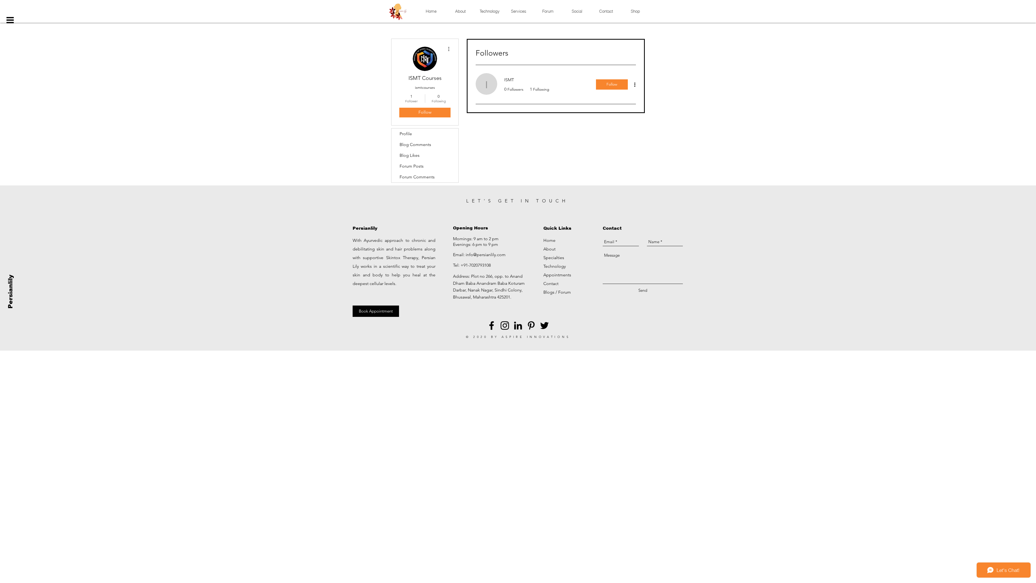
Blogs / (550, 292)
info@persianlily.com (486, 254)
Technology (554, 266)
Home (549, 240)
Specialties (553, 257)
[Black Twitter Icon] (544, 325)
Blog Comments (415, 144)
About (549, 249)
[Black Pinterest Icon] (531, 325)
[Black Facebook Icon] (491, 325)
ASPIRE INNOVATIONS (536, 337)
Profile (406, 133)
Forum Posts (412, 166)
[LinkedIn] (518, 325)
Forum (564, 292)
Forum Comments (417, 176)
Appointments (557, 274)
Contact (550, 283)
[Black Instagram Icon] (504, 325)
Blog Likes (410, 155)
